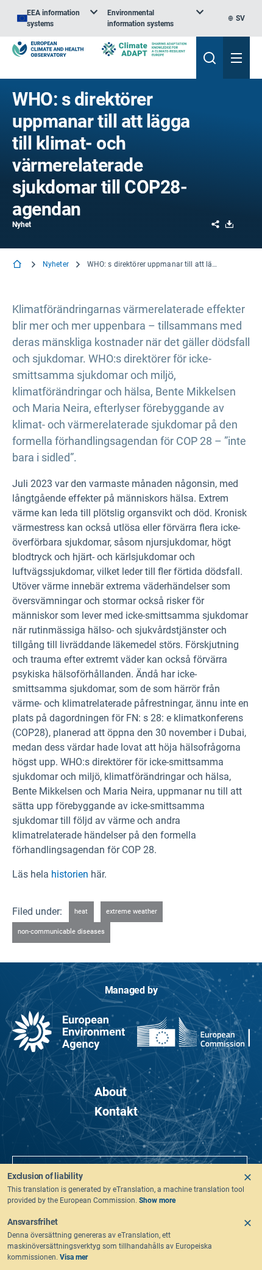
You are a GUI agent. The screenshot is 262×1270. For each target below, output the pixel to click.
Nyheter (56, 264)
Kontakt (116, 1111)
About (110, 1091)
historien (71, 874)
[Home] (18, 265)
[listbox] (57, 18)
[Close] (247, 1177)
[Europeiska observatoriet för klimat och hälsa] (47, 49)
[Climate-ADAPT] (144, 49)
